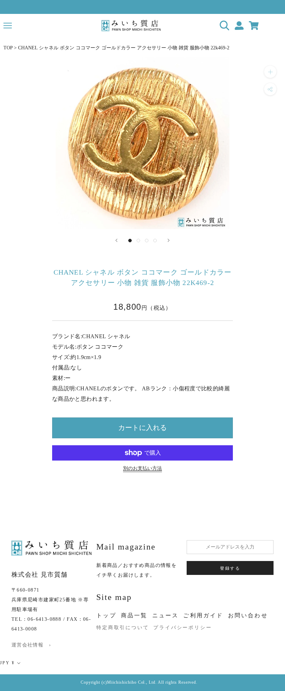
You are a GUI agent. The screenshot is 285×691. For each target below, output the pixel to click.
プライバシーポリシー (182, 627)
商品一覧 (134, 615)
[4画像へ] (155, 240)
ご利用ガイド (203, 615)
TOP (8, 47)
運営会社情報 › (31, 645)
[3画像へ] (146, 240)
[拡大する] (270, 72)
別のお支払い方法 (142, 468)
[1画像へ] (130, 240)
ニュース (165, 615)
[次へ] (169, 240)
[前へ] (116, 240)
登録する (230, 568)
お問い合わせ (248, 615)
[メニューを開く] (7, 26)
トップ (106, 615)
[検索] (225, 26)
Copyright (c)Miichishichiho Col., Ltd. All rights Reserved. (139, 682)
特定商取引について (122, 627)
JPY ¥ (7, 662)
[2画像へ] (138, 240)
